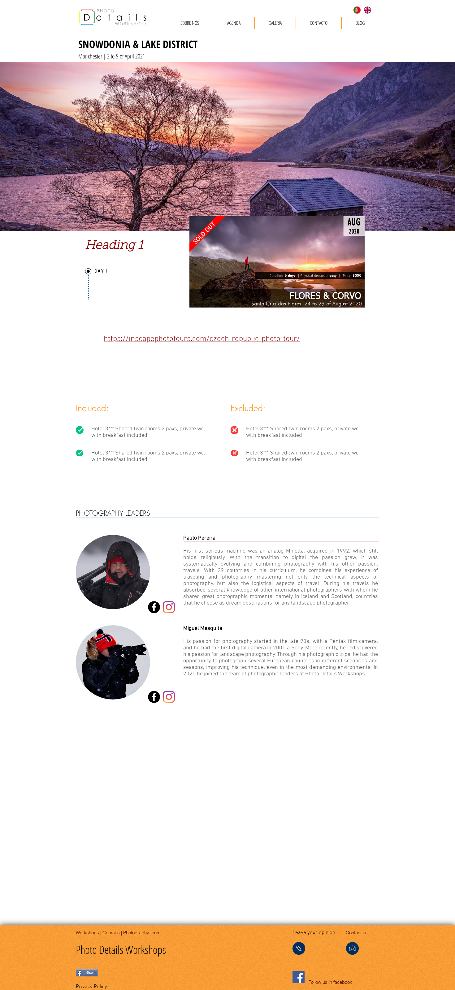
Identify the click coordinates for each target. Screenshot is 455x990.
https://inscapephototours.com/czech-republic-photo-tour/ (202, 339)
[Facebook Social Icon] (298, 977)
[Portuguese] (357, 10)
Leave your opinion (313, 933)
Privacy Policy (91, 987)
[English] (367, 10)
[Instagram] (169, 607)
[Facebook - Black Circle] (154, 607)
